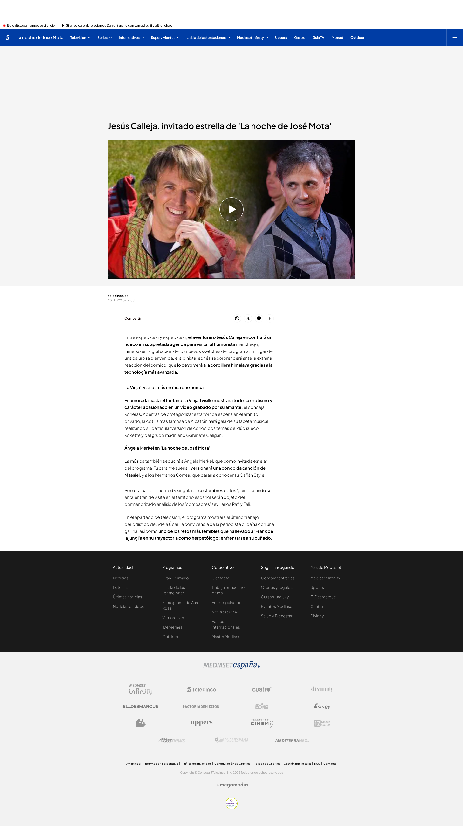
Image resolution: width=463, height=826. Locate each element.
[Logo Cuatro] (262, 689)
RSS (317, 763)
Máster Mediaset (227, 636)
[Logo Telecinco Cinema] (262, 723)
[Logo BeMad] (141, 723)
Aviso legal (133, 763)
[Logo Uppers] (201, 723)
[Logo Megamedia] (234, 785)
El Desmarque (323, 596)
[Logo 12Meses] (322, 723)
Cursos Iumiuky (275, 596)
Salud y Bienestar (276, 615)
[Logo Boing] (261, 706)
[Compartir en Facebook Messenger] (259, 318)
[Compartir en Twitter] (248, 318)
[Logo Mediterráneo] (292, 740)
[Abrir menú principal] (454, 37)
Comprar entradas (277, 577)
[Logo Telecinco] (201, 689)
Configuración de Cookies (232, 763)
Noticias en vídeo (129, 606)
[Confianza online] (232, 808)
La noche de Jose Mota (39, 37)
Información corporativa (161, 763)
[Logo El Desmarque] (140, 706)
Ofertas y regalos (277, 587)
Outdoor (170, 636)
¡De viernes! (172, 627)
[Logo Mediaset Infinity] (140, 689)
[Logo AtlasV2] (171, 740)
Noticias (120, 577)
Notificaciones (225, 611)
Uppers (317, 587)
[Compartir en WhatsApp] (237, 318)
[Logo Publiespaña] (231, 740)
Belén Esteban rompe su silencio (31, 26)
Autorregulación (226, 602)
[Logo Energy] (322, 706)
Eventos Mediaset (277, 606)
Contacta (220, 577)
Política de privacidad (196, 763)
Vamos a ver (173, 617)
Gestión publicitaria (297, 763)
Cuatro (316, 606)
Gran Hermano (175, 577)
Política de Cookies (267, 763)
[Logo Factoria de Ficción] (201, 706)
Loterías (120, 587)
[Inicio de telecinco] (7, 37)
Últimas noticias (127, 596)
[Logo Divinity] (322, 689)
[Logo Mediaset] (231, 667)
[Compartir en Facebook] (270, 318)
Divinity (317, 615)
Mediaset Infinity (325, 577)
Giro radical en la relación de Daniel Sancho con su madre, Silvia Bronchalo (119, 26)
